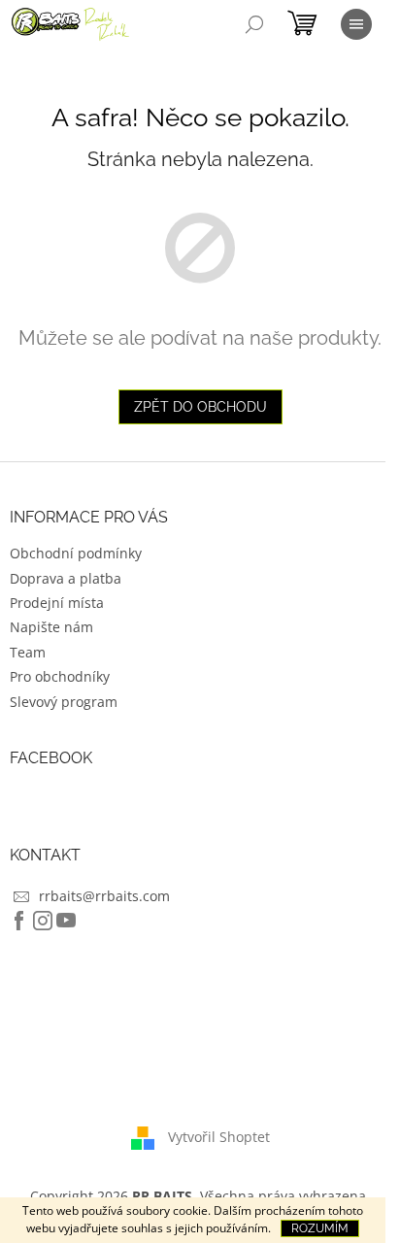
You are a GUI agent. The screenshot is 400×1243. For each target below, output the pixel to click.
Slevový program (63, 701)
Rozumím (320, 1228)
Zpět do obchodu (200, 407)
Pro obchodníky (60, 676)
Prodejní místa (57, 602)
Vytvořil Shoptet (219, 1136)
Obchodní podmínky (76, 553)
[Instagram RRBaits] (42, 920)
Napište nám (51, 627)
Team (28, 652)
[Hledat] (254, 24)
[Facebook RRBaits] (19, 920)
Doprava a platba (65, 578)
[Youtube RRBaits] (66, 920)
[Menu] (356, 24)
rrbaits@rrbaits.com (104, 896)
